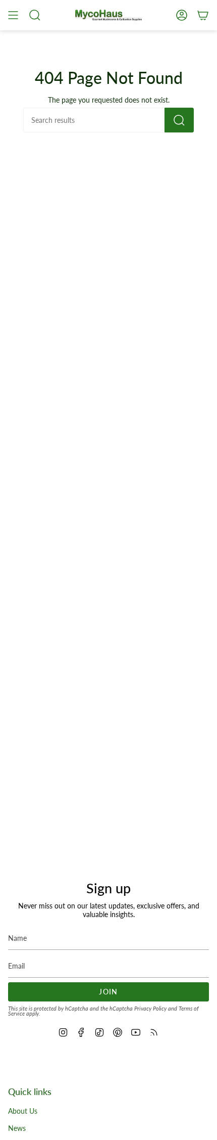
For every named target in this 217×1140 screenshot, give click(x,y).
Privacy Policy (150, 1009)
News (17, 1128)
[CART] (203, 15)
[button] (35, 15)
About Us (22, 1111)
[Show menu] (13, 15)
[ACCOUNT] (182, 15)
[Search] (179, 120)
